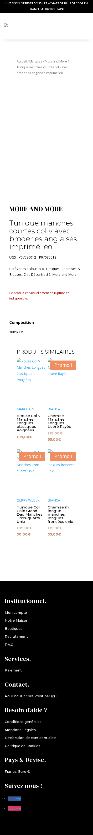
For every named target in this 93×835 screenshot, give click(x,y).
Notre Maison (16, 620)
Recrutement (16, 636)
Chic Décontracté (37, 274)
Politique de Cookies (22, 746)
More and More (56, 61)
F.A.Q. (9, 645)
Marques (35, 61)
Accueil (22, 61)
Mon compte (16, 612)
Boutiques (13, 628)
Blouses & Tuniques (44, 268)
